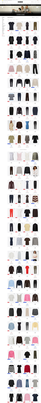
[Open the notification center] (35, 1)
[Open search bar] (30, 3)
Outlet (3, 0)
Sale (11, 19)
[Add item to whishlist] (14, 36)
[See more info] (11, 34)
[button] (33, 17)
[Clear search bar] (38, 3)
